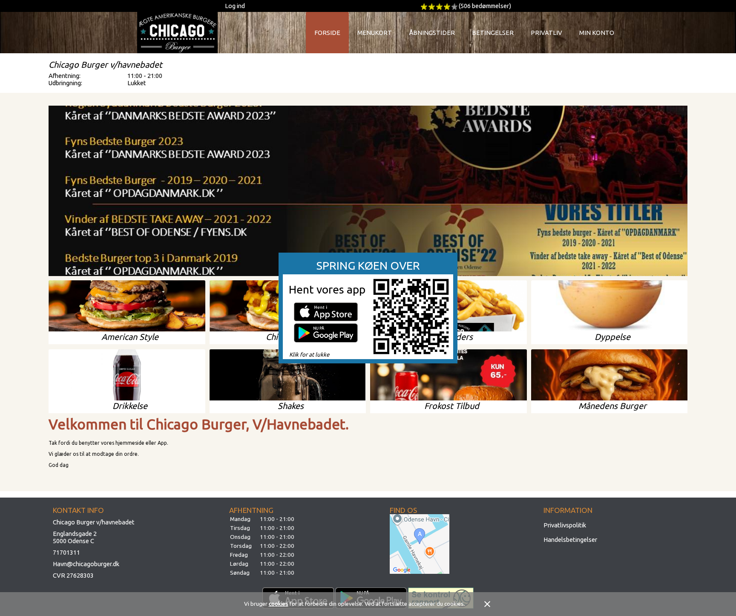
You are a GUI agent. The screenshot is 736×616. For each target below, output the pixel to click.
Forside (327, 32)
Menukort (374, 32)
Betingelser (493, 32)
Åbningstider (432, 32)
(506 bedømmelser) (485, 5)
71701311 (66, 552)
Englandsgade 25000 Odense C (75, 537)
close (487, 604)
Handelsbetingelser (570, 539)
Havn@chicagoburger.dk (86, 563)
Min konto (596, 32)
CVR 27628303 (73, 575)
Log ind (235, 5)
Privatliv (546, 32)
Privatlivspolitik (564, 525)
